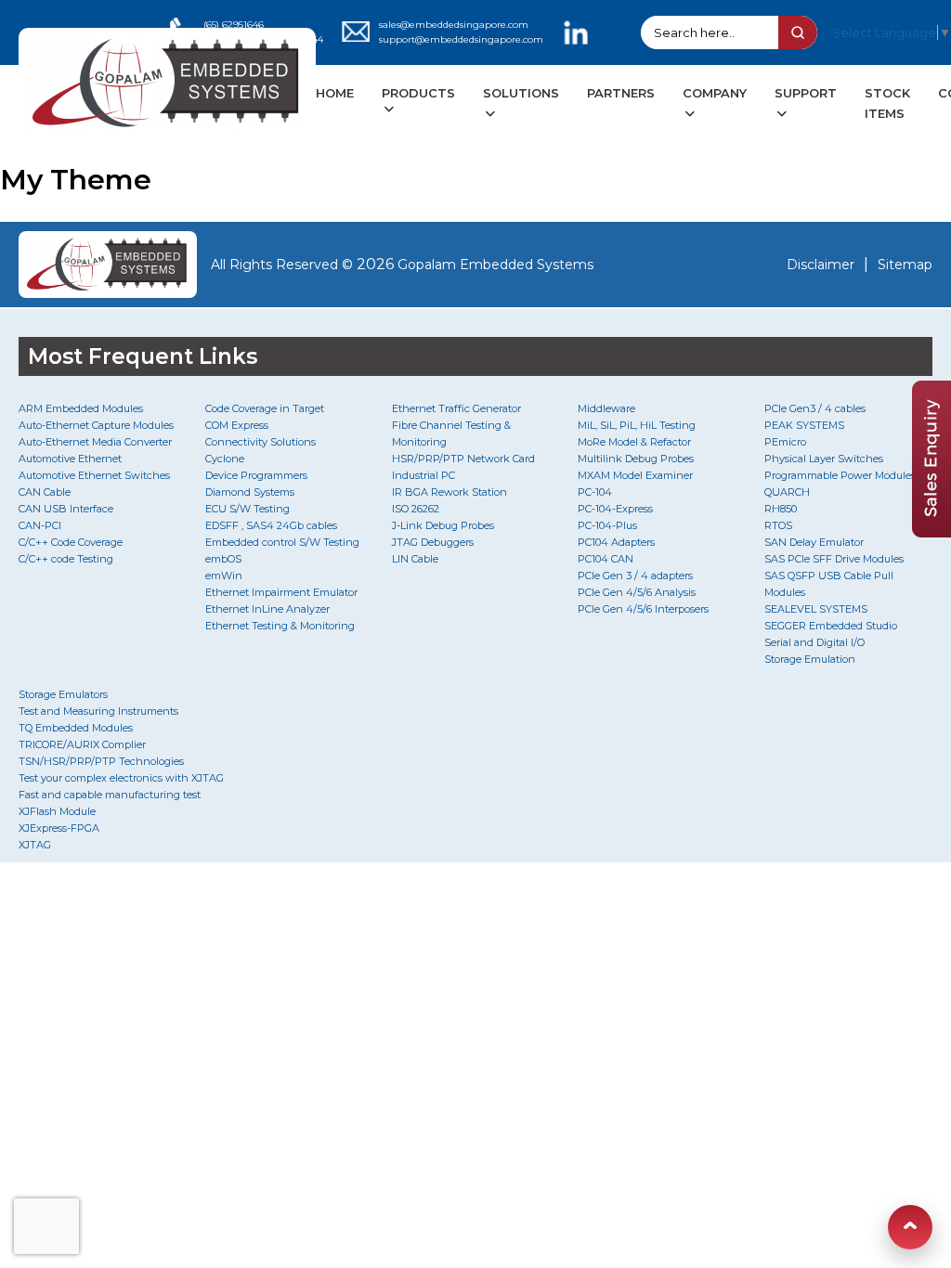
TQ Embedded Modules (76, 727)
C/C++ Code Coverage (71, 542)
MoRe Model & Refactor (634, 441)
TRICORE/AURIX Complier (82, 744)
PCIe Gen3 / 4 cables (815, 408)
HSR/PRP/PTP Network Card (463, 458)
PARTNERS (621, 92)
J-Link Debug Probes (443, 525)
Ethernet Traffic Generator (456, 408)
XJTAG (35, 844)
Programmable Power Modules (840, 475)
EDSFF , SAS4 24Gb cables (271, 525)
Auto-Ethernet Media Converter (95, 441)
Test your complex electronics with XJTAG (121, 777)
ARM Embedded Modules (81, 408)
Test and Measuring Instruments (98, 711)
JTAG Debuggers (433, 542)
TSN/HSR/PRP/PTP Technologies (101, 761)
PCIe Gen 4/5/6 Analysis (637, 592)
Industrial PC (423, 475)
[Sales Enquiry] (931, 532)
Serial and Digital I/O (814, 642)
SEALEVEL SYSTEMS (815, 608)
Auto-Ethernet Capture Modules (96, 425)
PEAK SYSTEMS (804, 425)
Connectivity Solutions (260, 441)
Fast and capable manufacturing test (110, 794)
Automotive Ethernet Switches (94, 475)
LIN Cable (415, 558)
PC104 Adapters (616, 542)
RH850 (780, 508)
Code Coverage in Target (264, 408)
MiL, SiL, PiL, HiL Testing (637, 425)
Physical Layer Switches (823, 458)
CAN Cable (45, 491)
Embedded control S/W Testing (282, 542)
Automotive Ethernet (70, 458)
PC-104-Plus (607, 525)
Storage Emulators (63, 694)
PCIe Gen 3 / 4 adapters (635, 575)
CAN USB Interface (66, 508)
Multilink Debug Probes (636, 458)
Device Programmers (256, 475)
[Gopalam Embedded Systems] (108, 264)
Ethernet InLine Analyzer (267, 608)
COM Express (236, 425)
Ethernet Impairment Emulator (281, 592)
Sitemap (905, 264)
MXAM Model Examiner (635, 475)
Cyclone (224, 458)
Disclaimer (820, 264)
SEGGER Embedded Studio (830, 625)
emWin (223, 575)
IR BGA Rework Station (449, 491)
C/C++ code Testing (66, 558)
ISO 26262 (415, 508)
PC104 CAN (605, 558)
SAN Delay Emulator (814, 542)
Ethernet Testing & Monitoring (280, 625)
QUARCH (787, 491)
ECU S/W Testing (247, 508)
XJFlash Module (57, 811)
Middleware (606, 408)
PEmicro (785, 441)
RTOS (778, 525)
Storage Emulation (809, 659)
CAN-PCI (40, 525)
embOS (223, 558)
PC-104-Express (615, 508)
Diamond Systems (249, 491)
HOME (335, 92)
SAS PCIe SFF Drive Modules (834, 558)
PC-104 (595, 491)
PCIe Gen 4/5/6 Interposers (643, 608)
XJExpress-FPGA (59, 828)
